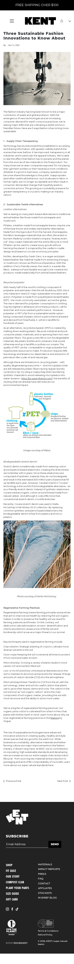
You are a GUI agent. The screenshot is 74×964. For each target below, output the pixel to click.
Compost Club (15, 882)
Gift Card (12, 899)
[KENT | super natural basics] (40, 20)
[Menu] (12, 21)
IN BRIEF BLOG (47, 897)
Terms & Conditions (48, 931)
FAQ (40, 878)
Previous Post (13, 781)
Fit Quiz (11, 870)
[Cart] (69, 21)
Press (42, 873)
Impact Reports (49, 869)
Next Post (62, 781)
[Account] (61, 21)
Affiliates (45, 888)
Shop (9, 865)
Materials (45, 864)
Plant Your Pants (17, 888)
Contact (44, 883)
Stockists (45, 893)
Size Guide (12, 893)
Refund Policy (45, 934)
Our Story (12, 876)
